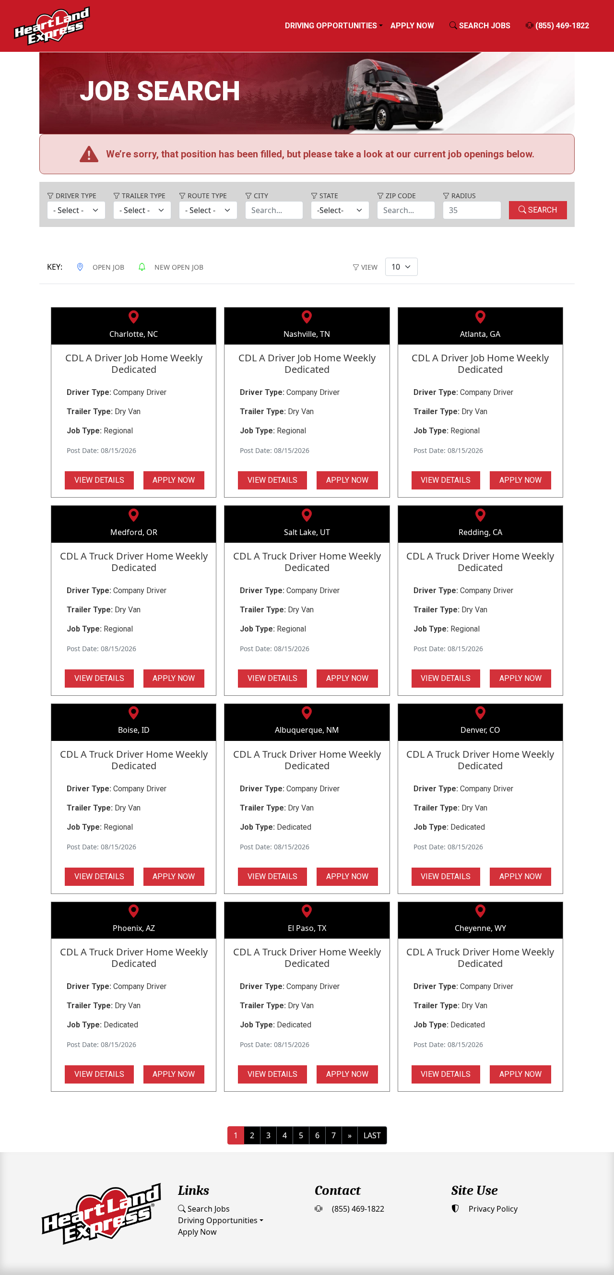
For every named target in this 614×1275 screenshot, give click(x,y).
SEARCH (541, 162)
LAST (372, 1088)
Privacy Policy (492, 1161)
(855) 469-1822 (561, 25)
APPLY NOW (174, 433)
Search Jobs (208, 1161)
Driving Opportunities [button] (331, 25)
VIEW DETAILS (99, 433)
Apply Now (412, 25)
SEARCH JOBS (483, 25)
